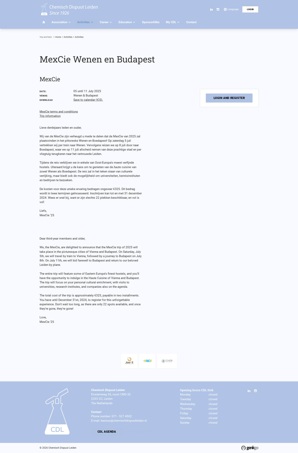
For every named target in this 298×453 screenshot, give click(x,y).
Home (58, 37)
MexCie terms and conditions (59, 111)
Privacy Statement (146, 431)
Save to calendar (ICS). (88, 100)
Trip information (50, 116)
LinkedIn (211, 9)
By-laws (128, 431)
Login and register (229, 98)
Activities (68, 37)
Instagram (218, 9)
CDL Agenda (106, 431)
